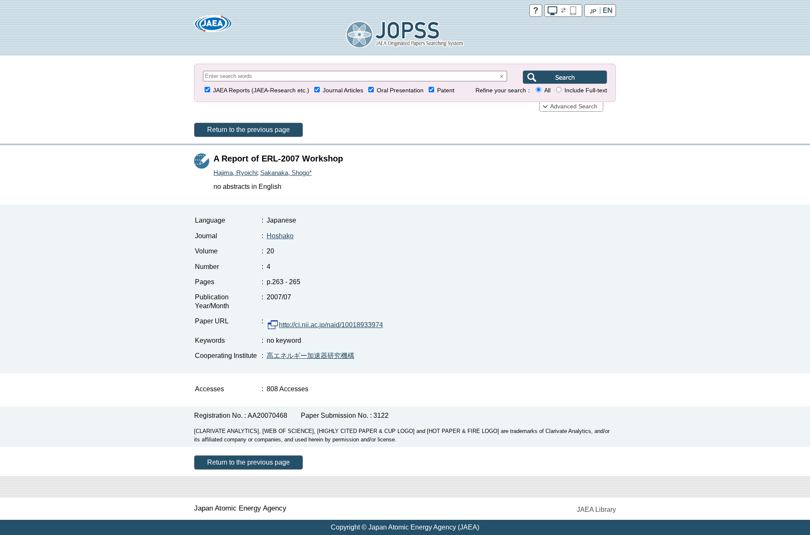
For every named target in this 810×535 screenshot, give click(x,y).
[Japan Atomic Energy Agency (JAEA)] (213, 26)
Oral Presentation (400, 90)
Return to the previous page (248, 129)
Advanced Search (573, 106)
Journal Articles (343, 90)
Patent (445, 90)
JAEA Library (596, 509)
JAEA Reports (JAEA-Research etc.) (261, 90)
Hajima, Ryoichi (235, 172)
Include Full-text (585, 90)
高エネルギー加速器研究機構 (310, 355)
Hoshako (280, 235)
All (547, 90)
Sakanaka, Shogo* (286, 172)
